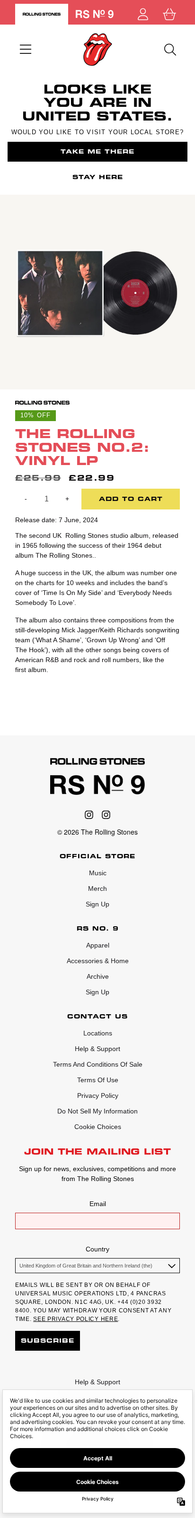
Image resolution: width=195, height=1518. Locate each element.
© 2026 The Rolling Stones (97, 832)
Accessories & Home (98, 961)
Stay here (97, 177)
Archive (98, 976)
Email (97, 1204)
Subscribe (47, 1341)
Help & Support (97, 1048)
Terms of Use (97, 1080)
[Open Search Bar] (169, 49)
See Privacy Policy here (75, 1319)
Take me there (97, 151)
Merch (97, 888)
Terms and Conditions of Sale (97, 1064)
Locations (97, 1033)
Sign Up (97, 904)
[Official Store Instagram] (89, 814)
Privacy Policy (97, 1095)
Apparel (97, 945)
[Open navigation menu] (25, 49)
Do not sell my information (97, 1111)
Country (97, 1249)
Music (97, 873)
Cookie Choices (97, 1126)
